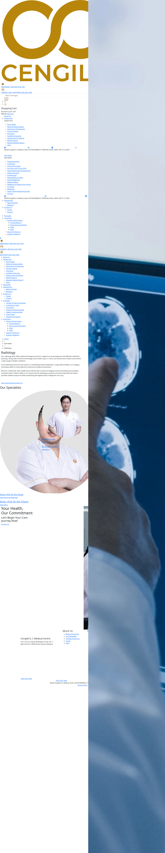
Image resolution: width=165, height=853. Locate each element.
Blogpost (10, 205)
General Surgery (13, 173)
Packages (7, 216)
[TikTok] (76, 147)
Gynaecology (12, 175)
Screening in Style (12, 305)
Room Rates (10, 262)
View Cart (10, 114)
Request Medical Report (14, 280)
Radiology (10, 189)
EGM (12, 230)
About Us (7, 116)
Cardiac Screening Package (16, 303)
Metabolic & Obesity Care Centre (19, 184)
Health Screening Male (14, 312)
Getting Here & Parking (14, 275)
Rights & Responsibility (14, 264)
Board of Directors (14, 232)
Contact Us (8, 207)
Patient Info (8, 118)
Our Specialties (71, 636)
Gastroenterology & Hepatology (18, 171)
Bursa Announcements (18, 225)
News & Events (12, 203)
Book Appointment (8, 383)
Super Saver (10, 314)
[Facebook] (5, 147)
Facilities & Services (13, 273)
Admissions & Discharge (15, 266)
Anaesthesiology (13, 162)
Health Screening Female (15, 310)
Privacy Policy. (83, 685)
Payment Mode (11, 269)
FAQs (8, 282)
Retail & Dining (11, 278)
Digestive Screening (13, 317)
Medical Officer (12, 182)
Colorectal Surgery (14, 166)
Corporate (8, 218)
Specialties (8, 155)
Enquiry (10, 212)
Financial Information (15, 220)
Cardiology (11, 164)
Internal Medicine (13, 180)
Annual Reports (15, 223)
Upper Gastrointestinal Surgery (18, 191)
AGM (12, 227)
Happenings (8, 200)
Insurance (9, 271)
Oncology (10, 187)
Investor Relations (13, 234)
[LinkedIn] (52, 147)
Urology (10, 194)
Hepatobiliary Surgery (15, 178)
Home (6, 339)
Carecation (10, 308)
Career (9, 210)
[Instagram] (28, 147)
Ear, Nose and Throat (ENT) (16, 168)
